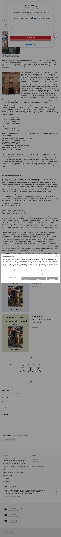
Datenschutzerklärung (13, 277)
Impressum (15, 279)
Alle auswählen (52, 278)
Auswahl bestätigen (39, 278)
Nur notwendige (27, 278)
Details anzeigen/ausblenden (51, 274)
